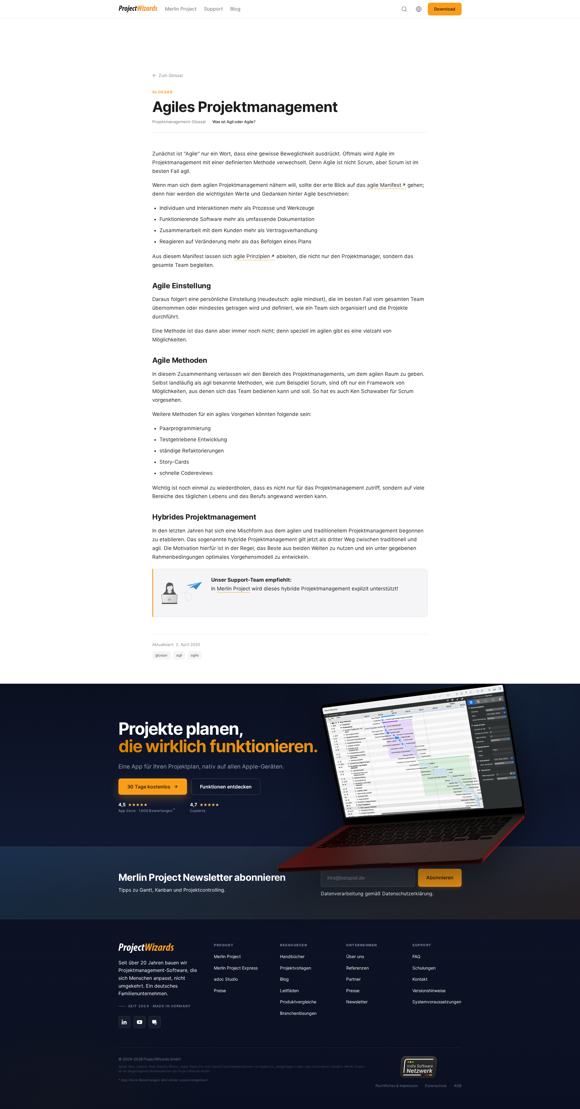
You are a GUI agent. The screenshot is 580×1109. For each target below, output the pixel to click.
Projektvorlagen (295, 967)
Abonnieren (439, 877)
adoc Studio (226, 979)
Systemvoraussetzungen (436, 1001)
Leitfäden (289, 990)
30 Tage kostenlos (148, 787)
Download (444, 8)
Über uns (355, 956)
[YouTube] (140, 1022)
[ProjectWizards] (157, 948)
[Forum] (155, 1022)
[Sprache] (418, 9)
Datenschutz (436, 1085)
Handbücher (292, 956)
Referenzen (357, 967)
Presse (352, 990)
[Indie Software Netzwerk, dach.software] (418, 1067)
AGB (458, 1085)
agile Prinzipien (252, 256)
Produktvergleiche (298, 1001)
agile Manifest (384, 185)
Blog (235, 9)
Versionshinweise (429, 990)
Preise (220, 990)
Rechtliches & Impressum (396, 1085)
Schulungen (424, 967)
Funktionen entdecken (226, 787)
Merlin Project (181, 9)
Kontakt (419, 979)
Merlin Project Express (236, 967)
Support (213, 9)
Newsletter (357, 1001)
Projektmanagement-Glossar (179, 121)
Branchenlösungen (298, 1013)
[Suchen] (404, 9)
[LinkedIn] (124, 1022)
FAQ (416, 956)
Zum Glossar (171, 75)
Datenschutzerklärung (407, 893)
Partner (353, 979)
